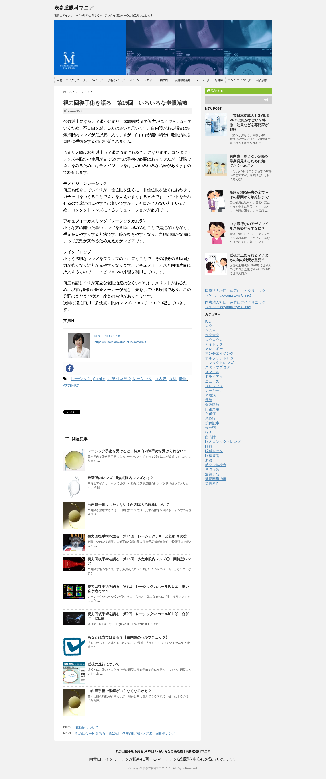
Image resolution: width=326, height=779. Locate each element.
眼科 (173, 379)
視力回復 (71, 385)
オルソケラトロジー (142, 80)
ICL (208, 321)
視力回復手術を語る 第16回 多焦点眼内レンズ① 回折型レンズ (125, 733)
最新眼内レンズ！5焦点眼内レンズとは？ (120, 478)
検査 (208, 432)
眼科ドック (214, 451)
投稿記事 (212, 423)
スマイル (212, 372)
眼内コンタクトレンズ (223, 442)
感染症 (210, 418)
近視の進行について (104, 664)
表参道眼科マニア (74, 7)
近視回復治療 (182, 80)
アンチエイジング (239, 80)
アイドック (214, 344)
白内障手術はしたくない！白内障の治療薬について (128, 504)
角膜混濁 (212, 469)
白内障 (164, 80)
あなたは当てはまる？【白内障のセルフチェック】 (128, 637)
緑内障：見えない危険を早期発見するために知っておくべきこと (249, 160)
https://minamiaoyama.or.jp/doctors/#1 (121, 342)
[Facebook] (70, 368)
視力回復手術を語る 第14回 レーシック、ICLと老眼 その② (137, 536)
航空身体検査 (215, 465)
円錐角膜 (212, 409)
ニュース (212, 381)
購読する (216, 90)
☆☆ (208, 325)
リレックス (214, 386)
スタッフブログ (217, 367)
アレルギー (214, 349)
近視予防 (212, 474)
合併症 (218, 80)
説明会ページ (116, 80)
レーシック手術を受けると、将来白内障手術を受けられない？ (137, 451)
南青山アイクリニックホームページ (80, 80)
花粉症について (87, 727)
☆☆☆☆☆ (214, 339)
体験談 (210, 395)
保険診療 (261, 80)
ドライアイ (214, 377)
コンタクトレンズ (219, 363)
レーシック (202, 80)
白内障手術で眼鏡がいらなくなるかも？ (119, 691)
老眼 (183, 379)
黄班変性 (212, 483)
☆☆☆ (210, 330)
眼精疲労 (212, 456)
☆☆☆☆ (212, 335)
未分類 (210, 428)
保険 (208, 400)
